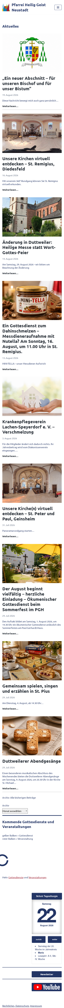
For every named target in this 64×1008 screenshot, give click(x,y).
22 (46, 914)
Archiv (5, 805)
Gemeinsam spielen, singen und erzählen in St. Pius (30, 688)
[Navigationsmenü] (58, 7)
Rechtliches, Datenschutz (15, 1005)
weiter (54, 939)
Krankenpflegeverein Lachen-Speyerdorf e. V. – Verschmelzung (28, 426)
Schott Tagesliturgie (47, 896)
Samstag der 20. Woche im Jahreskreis (46, 948)
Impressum (36, 1005)
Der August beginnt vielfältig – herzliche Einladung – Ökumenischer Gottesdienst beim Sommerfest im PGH (29, 599)
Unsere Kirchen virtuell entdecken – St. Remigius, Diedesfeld (28, 163)
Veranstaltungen (37, 877)
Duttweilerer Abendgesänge (31, 761)
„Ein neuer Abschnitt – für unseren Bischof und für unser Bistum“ (28, 83)
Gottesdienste (15, 877)
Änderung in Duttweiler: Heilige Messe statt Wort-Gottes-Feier (28, 247)
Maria (41, 952)
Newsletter (46, 974)
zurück (38, 939)
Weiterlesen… (10, 106)
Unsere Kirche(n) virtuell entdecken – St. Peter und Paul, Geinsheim (28, 513)
